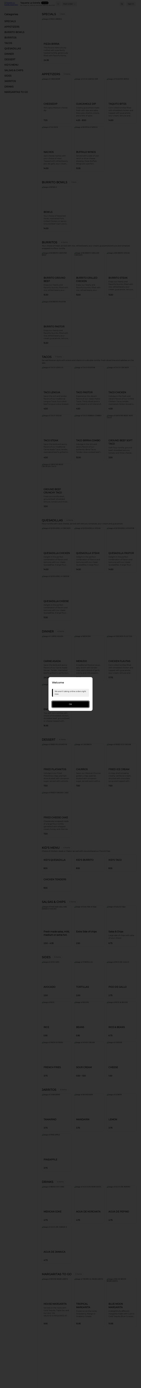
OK (70, 704)
